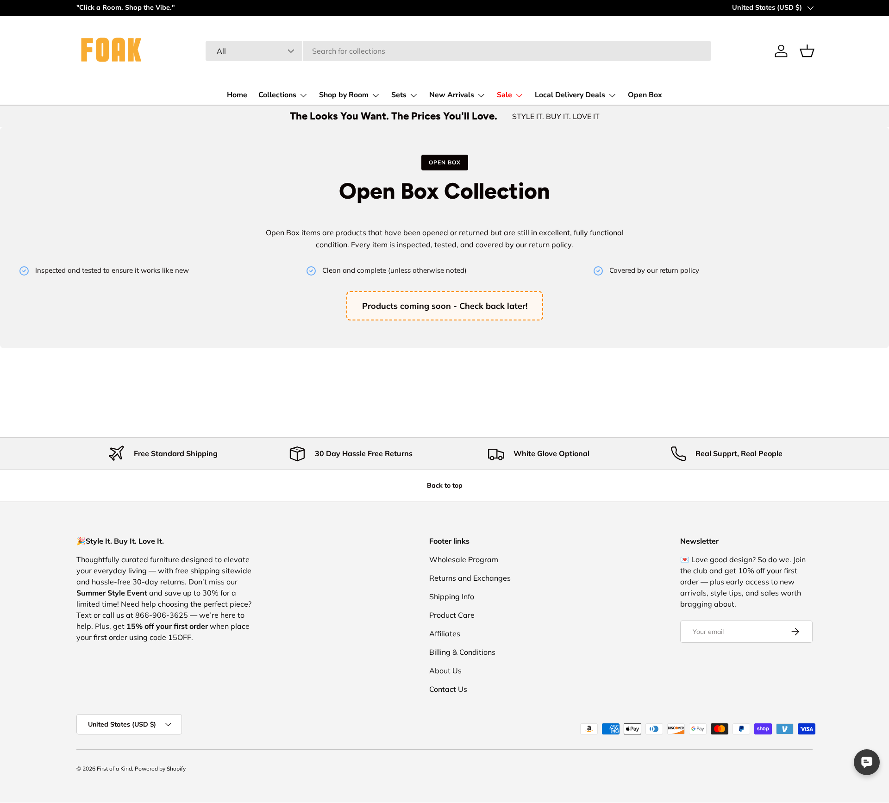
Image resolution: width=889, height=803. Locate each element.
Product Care (452, 615)
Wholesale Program (463, 559)
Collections (277, 95)
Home (237, 95)
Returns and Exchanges (470, 578)
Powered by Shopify (160, 768)
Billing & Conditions (462, 652)
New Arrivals (451, 95)
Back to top (445, 485)
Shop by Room (344, 95)
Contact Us (448, 689)
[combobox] (458, 51)
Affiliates (444, 633)
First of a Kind (114, 768)
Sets (399, 95)
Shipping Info (451, 596)
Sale (504, 95)
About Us (445, 670)
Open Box (645, 95)
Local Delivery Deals (570, 95)
